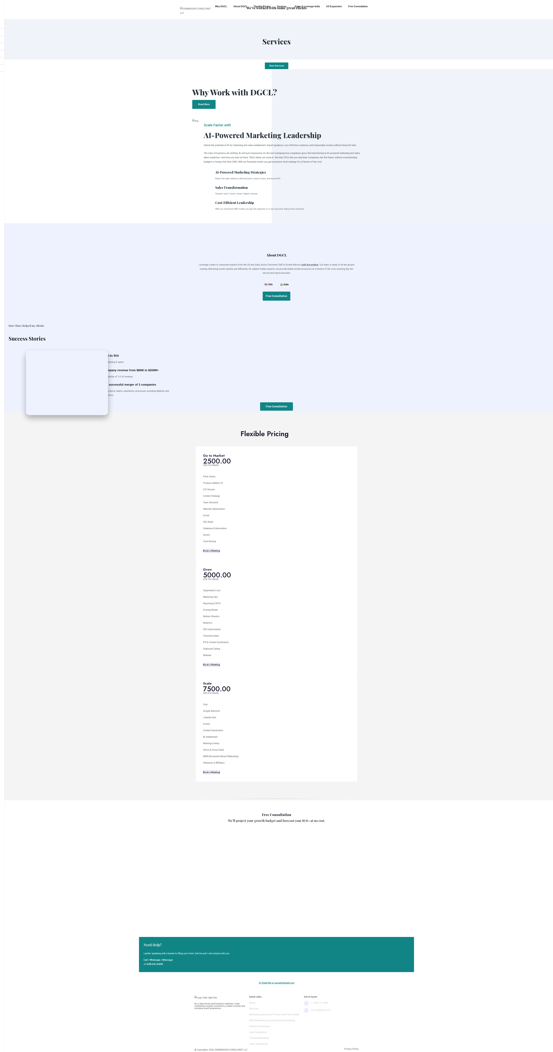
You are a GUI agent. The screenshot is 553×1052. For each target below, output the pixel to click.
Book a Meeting (211, 550)
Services (281, 6)
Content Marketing (259, 1038)
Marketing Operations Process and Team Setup (274, 1014)
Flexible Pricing (262, 6)
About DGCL (240, 6)
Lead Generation (258, 1032)
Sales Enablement (258, 1043)
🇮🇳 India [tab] (284, 284)
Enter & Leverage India (307, 6)
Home (252, 1002)
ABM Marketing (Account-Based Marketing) (272, 1020)
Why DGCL (221, 6)
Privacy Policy (351, 1049)
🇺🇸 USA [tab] (269, 284)
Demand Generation (259, 1026)
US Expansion (334, 6)
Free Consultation (358, 6)
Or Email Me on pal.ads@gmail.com (276, 983)
